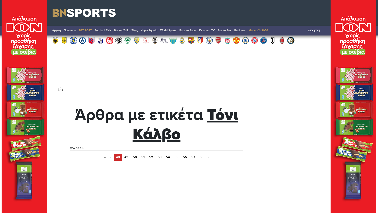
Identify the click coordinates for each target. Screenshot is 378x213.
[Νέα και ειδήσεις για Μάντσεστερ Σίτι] (209, 40)
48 (118, 157)
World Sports (168, 30)
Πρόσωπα (70, 30)
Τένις (135, 30)
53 (159, 157)
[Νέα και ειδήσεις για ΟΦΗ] (118, 40)
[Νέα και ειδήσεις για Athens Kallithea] (164, 40)
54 (168, 157)
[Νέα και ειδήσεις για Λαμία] (100, 40)
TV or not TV (207, 30)
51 (143, 157)
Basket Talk (121, 30)
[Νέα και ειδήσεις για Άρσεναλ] (218, 40)
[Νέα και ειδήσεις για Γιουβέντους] (272, 40)
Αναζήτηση (314, 30)
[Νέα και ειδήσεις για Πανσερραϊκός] (146, 40)
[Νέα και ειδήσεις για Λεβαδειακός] (173, 40)
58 (202, 157)
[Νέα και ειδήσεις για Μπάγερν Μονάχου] (254, 40)
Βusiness (240, 30)
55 (176, 157)
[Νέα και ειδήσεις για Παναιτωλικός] (137, 40)
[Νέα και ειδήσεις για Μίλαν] (281, 40)
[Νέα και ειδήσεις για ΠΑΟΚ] (155, 40)
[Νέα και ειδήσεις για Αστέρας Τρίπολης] (73, 40)
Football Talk (103, 30)
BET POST (85, 30)
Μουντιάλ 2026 (258, 30)
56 (185, 157)
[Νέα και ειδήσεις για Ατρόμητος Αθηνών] (82, 40)
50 (135, 157)
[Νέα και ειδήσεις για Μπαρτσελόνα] (191, 40)
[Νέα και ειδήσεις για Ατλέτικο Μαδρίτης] (200, 40)
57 (193, 157)
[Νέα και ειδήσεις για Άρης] (64, 40)
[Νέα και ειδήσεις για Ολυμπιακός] (109, 40)
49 (126, 157)
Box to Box (224, 30)
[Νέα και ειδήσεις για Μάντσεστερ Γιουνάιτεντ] (236, 40)
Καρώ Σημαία (149, 30)
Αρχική (56, 30)
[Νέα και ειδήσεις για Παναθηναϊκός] (128, 40)
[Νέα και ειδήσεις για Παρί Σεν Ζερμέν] (263, 40)
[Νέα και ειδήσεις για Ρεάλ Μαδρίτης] (182, 40)
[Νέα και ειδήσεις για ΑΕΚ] (55, 40)
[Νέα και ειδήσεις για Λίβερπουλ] (227, 40)
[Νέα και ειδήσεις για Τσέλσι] (245, 40)
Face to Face (187, 30)
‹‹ (105, 157)
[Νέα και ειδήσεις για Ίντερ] (291, 40)
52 (151, 157)
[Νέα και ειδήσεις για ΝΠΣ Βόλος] (91, 40)
